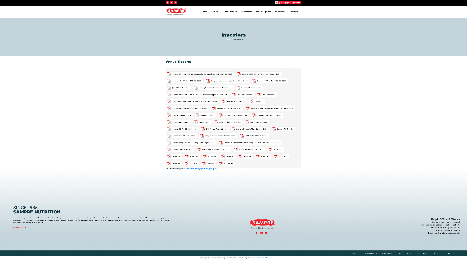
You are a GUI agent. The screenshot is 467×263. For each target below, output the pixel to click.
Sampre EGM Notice (258, 122)
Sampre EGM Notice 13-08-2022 (215, 149)
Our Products (231, 12)
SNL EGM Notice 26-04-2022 (251, 149)
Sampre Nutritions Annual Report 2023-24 (189, 108)
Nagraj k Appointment (235, 101)
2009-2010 (228, 163)
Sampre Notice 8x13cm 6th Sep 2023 (252, 129)
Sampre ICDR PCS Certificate (183, 129)
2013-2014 (283, 156)
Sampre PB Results (285, 129)
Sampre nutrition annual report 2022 (220, 136)
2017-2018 (212, 156)
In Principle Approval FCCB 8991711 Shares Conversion (194, 101)
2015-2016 (247, 156)
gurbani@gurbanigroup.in (289, 3)
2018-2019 (194, 156)
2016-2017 (229, 156)
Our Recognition (263, 12)
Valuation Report (207, 115)
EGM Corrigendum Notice (230, 122)
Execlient (263, 258)
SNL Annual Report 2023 (216, 129)
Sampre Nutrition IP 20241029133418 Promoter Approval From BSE (199, 95)
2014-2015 (265, 156)
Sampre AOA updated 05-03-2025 (271, 81)
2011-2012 (193, 163)
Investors (279, 12)
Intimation (258, 101)
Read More (18, 227)
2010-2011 (210, 163)
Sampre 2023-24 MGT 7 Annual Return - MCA (261, 74)
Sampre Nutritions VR (180, 122)
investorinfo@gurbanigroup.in (202, 169)
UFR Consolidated (244, 95)
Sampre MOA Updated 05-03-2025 (186, 81)
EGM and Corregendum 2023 (269, 115)
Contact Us (294, 12)
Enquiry (436, 253)
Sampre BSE (204, 122)
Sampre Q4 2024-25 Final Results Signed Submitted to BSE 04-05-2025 (201, 74)
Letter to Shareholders (181, 115)
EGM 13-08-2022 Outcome (256, 136)
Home (204, 12)
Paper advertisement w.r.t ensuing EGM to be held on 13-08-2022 (251, 143)
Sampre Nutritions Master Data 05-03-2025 (229, 81)
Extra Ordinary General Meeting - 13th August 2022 (192, 143)
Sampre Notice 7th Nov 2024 (229, 108)
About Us (215, 12)
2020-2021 (277, 149)
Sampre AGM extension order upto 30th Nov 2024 (272, 108)
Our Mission (246, 12)
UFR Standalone (269, 95)
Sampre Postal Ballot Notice (183, 136)
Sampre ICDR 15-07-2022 (182, 149)
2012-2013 (175, 163)
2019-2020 (175, 156)
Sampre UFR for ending (251, 88)
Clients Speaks (422, 253)
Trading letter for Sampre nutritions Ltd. (215, 88)
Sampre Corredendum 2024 (235, 115)
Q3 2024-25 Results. (180, 88)
